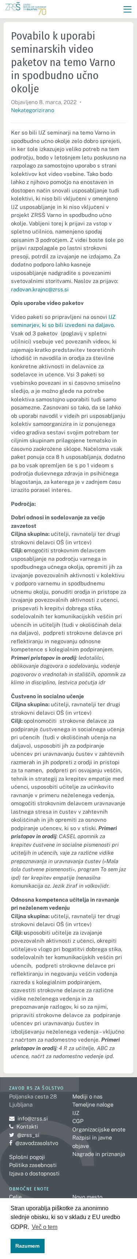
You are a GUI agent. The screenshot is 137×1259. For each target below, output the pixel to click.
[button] (127, 9)
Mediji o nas (87, 1096)
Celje (15, 1197)
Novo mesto (87, 1197)
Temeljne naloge (92, 1104)
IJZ (75, 1113)
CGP (77, 1121)
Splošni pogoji (27, 1157)
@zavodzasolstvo (33, 1143)
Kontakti (27, 1126)
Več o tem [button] (44, 1227)
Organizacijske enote (98, 1129)
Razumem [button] (27, 1246)
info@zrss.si (28, 1118)
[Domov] (25, 9)
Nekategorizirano (32, 110)
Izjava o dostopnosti (34, 1173)
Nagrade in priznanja (98, 1154)
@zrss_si (24, 1135)
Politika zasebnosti (33, 1165)
